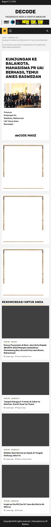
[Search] (47, 31)
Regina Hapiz (21, 408)
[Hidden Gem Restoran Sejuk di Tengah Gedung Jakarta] (25, 429)
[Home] (4, 31)
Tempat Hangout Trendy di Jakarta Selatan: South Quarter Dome (22, 403)
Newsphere (37, 521)
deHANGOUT (15, 398)
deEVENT (14, 342)
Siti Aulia (20, 510)
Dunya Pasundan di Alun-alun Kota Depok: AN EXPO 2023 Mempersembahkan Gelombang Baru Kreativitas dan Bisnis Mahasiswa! (25, 349)
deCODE (25, 12)
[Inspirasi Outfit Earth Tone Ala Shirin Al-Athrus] (25, 481)
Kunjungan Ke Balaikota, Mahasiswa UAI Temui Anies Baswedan (14, 118)
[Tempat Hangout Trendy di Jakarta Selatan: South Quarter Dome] (25, 378)
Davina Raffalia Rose (24, 356)
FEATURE (7, 342)
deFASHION (15, 501)
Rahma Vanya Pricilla (24, 459)
